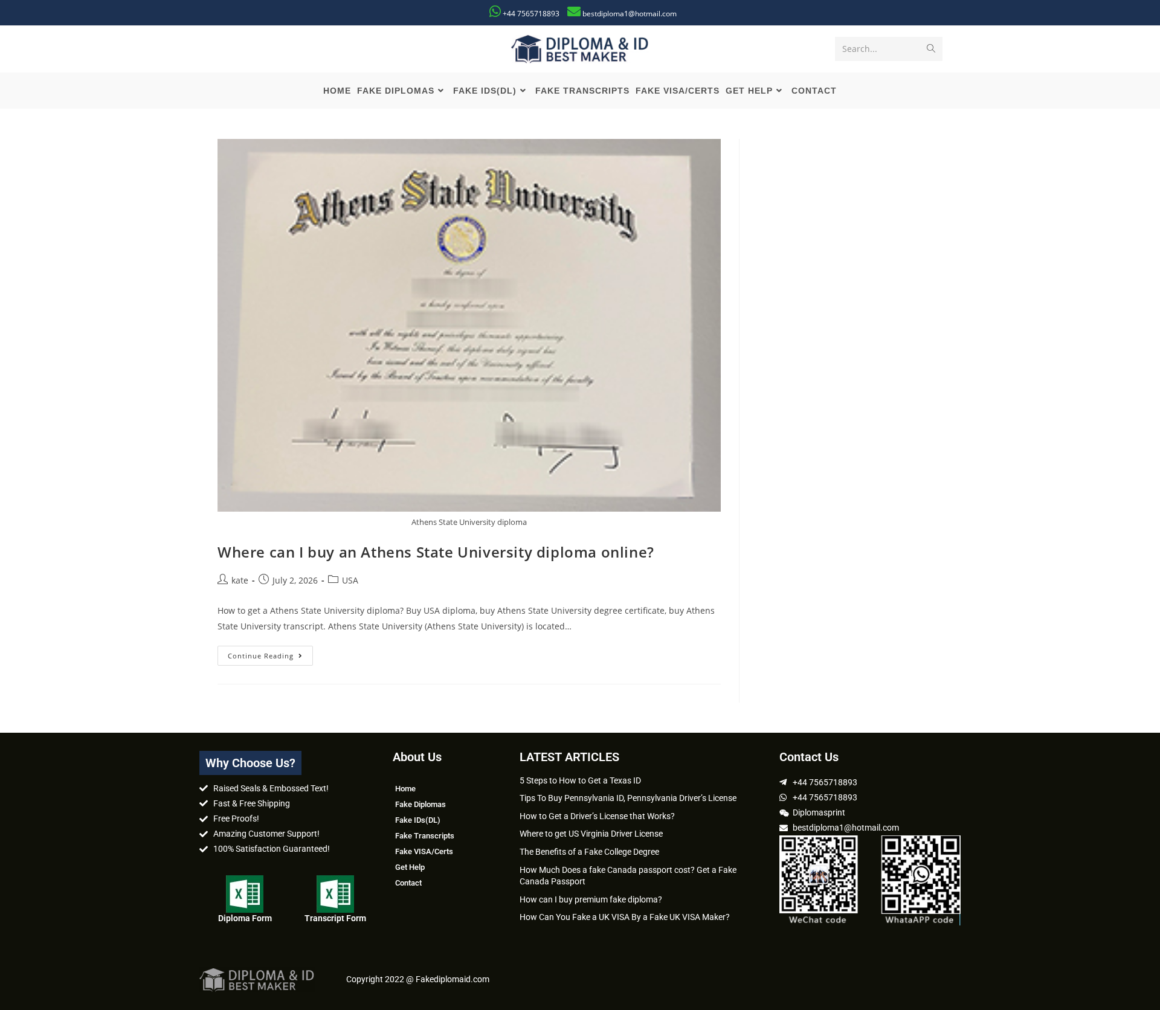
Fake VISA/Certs (424, 851)
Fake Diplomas (420, 804)
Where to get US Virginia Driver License (591, 833)
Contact (408, 882)
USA (350, 580)
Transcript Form (335, 918)
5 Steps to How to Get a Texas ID (580, 780)
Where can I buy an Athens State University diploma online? (436, 552)
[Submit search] (931, 49)
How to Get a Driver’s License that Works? (597, 816)
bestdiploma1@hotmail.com (629, 13)
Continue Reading (270, 653)
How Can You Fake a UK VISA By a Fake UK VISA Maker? (625, 917)
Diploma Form (245, 918)
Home (405, 788)
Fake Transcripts (424, 835)
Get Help (410, 867)
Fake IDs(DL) (417, 820)
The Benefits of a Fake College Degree (589, 852)
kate (239, 580)
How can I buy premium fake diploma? (591, 899)
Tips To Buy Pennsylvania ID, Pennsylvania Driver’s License (628, 798)
